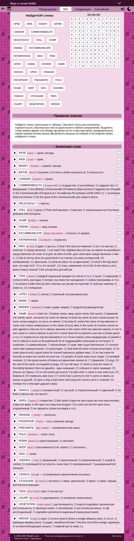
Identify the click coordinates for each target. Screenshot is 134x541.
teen (53, 96)
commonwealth (41, 31)
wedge (55, 104)
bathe (58, 23)
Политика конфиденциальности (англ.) (64, 536)
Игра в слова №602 (23, 3)
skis (43, 88)
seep (30, 88)
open (33, 72)
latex (17, 64)
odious (18, 72)
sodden (58, 88)
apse (16, 23)
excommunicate (40, 48)
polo (58, 80)
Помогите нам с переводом (27, 538)
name (61, 64)
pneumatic (41, 80)
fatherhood (21, 56)
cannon (18, 31)
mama (31, 64)
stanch (18, 96)
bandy (43, 23)
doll (39, 39)
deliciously (21, 39)
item (52, 56)
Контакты (116, 536)
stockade (36, 96)
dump (52, 39)
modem (46, 64)
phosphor (20, 80)
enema (17, 48)
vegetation (36, 104)
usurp (17, 104)
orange (48, 72)
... (119, 153)
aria (29, 23)
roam (17, 88)
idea (40, 56)
